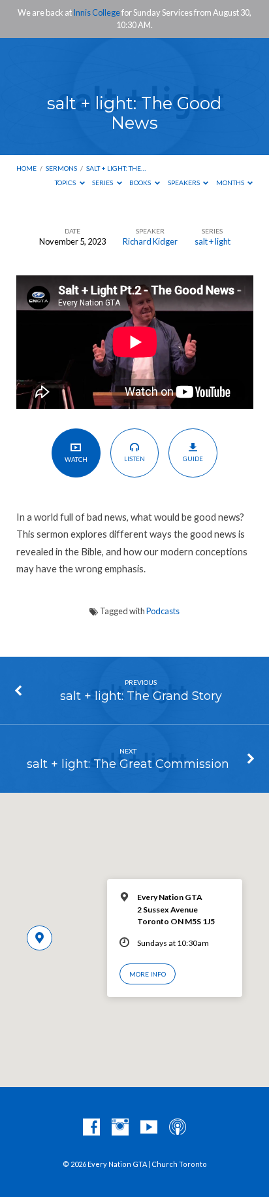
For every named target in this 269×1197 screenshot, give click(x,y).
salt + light (212, 241)
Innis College (96, 12)
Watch (76, 459)
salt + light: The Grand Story (141, 696)
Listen (134, 458)
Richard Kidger (150, 241)
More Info (147, 974)
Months (230, 182)
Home (26, 168)
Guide (193, 458)
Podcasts (163, 611)
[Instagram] (120, 1127)
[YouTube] (148, 1127)
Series (103, 182)
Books (140, 182)
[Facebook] (91, 1127)
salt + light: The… (116, 168)
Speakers (184, 182)
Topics (66, 182)
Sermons (61, 168)
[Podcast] (177, 1127)
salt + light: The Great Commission (128, 764)
